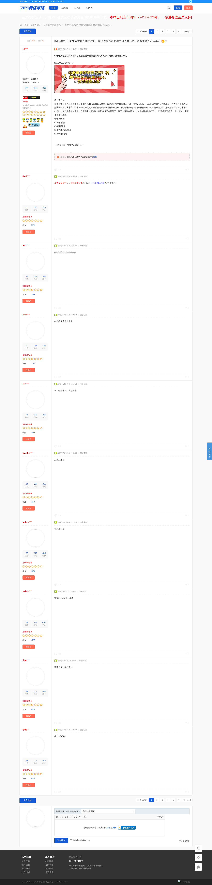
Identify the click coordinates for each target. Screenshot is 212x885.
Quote (75, 817)
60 (27, 415)
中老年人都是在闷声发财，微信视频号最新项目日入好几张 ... (88, 25)
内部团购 (49, 861)
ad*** (25, 49)
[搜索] (169, 7)
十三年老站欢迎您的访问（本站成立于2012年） (46, 1)
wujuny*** (27, 522)
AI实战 (64, 8)
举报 (187, 170)
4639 (44, 484)
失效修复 (49, 872)
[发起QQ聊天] (34, 126)
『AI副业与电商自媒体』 (52, 25)
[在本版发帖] (198, 857)
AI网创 (89, 8)
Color (61, 817)
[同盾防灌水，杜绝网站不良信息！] (179, 882)
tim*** (25, 245)
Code (80, 817)
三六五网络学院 (20, 25)
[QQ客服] (198, 867)
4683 (44, 691)
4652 (44, 415)
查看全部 (83, 49)
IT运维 (77, 8)
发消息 (28, 133)
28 (27, 761)
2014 (44, 276)
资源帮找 (49, 865)
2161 (44, 207)
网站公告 (26, 868)
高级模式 (159, 817)
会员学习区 (35, 25)
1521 (35, 207)
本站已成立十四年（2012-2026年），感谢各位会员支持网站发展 (157, 17)
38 (27, 622)
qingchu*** (27, 453)
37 (27, 553)
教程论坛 (42, 882)
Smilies (85, 817)
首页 (53, 8)
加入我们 (26, 865)
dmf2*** (26, 176)
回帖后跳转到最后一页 (81, 840)
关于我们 (26, 861)
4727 (44, 622)
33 (27, 484)
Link (71, 817)
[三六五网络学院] (32, 8)
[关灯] (198, 848)
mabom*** (27, 591)
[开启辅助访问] (186, 1)
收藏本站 (23, 1)
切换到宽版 (190, 1)
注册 (188, 8)
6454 (35, 88)
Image (66, 817)
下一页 (186, 32)
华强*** (26, 730)
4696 (44, 761)
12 (27, 276)
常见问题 (49, 868)
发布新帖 (28, 31)
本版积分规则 (184, 841)
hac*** (25, 384)
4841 (44, 553)
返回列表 (143, 32)
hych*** (26, 315)
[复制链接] (166, 41)
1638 (35, 276)
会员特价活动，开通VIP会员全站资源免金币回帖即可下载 (64, 17)
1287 (44, 346)
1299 (35, 346)
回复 (95, 157)
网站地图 (186, 882)
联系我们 (26, 872)
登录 (178, 8)
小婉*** (26, 660)
